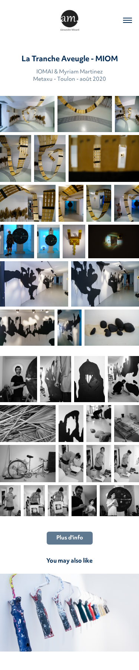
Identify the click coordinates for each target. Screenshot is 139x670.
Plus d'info (69, 538)
